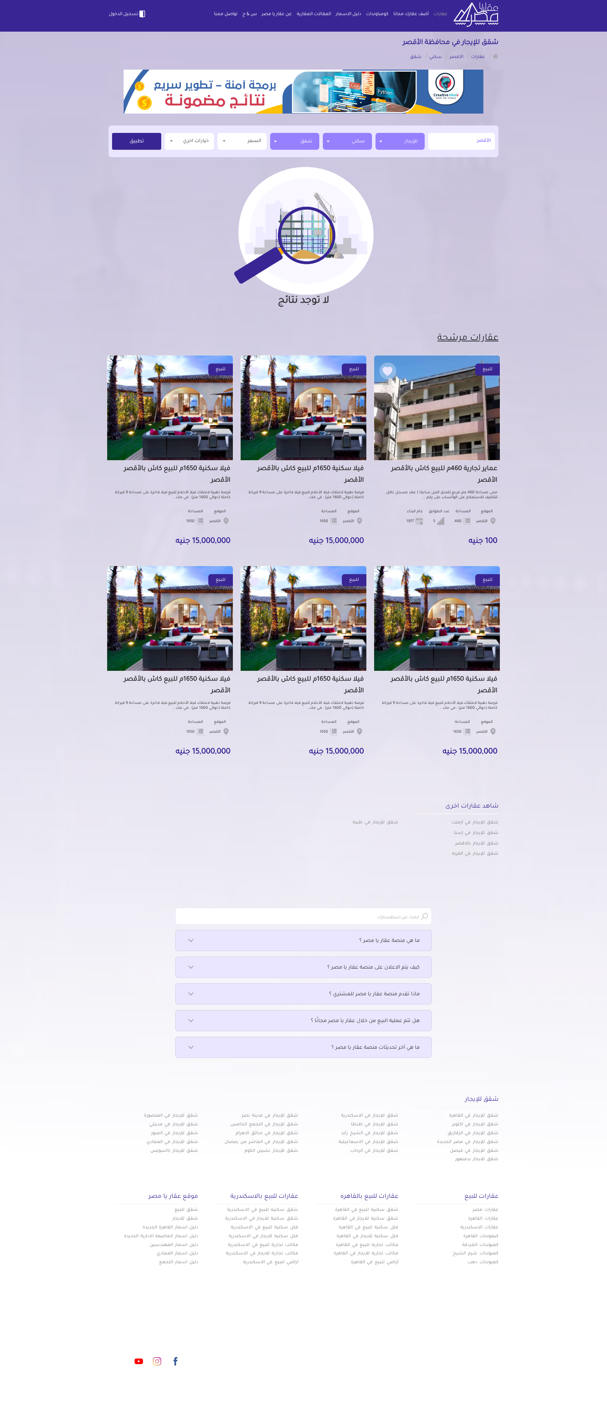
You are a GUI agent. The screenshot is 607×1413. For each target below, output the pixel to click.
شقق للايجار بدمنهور (476, 1159)
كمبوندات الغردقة (480, 1245)
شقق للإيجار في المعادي (172, 1142)
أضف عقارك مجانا (411, 14)
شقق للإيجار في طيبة (375, 822)
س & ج (249, 14)
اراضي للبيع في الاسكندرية (270, 1262)
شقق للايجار (185, 1218)
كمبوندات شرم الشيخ (475, 1253)
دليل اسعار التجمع (178, 1262)
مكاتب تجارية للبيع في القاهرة (367, 1245)
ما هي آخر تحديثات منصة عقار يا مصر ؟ (376, 1048)
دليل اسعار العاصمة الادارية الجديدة (161, 1236)
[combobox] (400, 141)
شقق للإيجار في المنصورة (171, 1115)
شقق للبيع (186, 1210)
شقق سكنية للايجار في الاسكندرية (261, 1218)
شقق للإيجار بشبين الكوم (271, 1151)
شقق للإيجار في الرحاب (374, 1151)
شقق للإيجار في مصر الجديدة (467, 1142)
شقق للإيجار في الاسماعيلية (368, 1142)
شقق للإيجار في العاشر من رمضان (261, 1142)
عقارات (440, 14)
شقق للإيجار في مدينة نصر (270, 1115)
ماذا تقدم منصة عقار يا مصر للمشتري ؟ (374, 994)
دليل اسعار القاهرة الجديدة (170, 1227)
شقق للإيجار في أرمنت (474, 822)
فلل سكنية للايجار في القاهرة (367, 1236)
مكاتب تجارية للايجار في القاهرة (366, 1253)
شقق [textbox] (306, 141)
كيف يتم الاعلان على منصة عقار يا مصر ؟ (373, 968)
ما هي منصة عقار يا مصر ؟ (389, 941)
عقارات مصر (485, 1210)
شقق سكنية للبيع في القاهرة (366, 1210)
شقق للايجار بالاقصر (476, 843)
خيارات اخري (196, 141)
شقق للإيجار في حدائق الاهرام (267, 1133)
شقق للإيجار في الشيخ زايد (369, 1133)
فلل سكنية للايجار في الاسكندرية (263, 1236)
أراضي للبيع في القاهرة (374, 1262)
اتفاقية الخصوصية (252, 1353)
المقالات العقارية (314, 14)
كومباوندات (377, 14)
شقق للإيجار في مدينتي (173, 1124)
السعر (254, 141)
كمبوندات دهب (483, 1262)
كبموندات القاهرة (480, 1236)
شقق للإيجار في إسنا (476, 833)
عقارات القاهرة (483, 1218)
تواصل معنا (225, 14)
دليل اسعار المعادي (177, 1253)
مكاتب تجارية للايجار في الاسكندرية (262, 1253)
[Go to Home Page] (495, 55)
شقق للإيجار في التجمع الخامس (264, 1124)
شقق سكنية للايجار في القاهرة (365, 1218)
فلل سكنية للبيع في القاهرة (368, 1227)
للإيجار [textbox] (411, 141)
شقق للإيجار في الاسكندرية (369, 1115)
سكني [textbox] (358, 141)
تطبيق (137, 141)
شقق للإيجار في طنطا (374, 1124)
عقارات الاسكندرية (479, 1227)
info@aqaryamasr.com (141, 1330)
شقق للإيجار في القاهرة (473, 1115)
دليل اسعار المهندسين (174, 1245)
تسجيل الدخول (123, 14)
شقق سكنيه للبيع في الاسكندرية (262, 1210)
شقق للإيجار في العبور (174, 1133)
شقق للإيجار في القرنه (475, 854)
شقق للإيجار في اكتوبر (475, 1124)
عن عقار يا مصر (277, 14)
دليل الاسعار (348, 14)
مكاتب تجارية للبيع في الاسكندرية (263, 1245)
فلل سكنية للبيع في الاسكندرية (264, 1227)
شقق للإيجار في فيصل (474, 1151)
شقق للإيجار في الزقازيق (473, 1133)
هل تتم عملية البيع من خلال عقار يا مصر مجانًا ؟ (365, 1021)
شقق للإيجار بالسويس (174, 1151)
